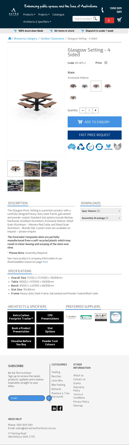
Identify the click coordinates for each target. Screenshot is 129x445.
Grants (77, 383)
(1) (95, 218)
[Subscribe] (49, 398)
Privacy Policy (81, 401)
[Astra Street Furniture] (13, 11)
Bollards (56, 389)
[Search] (94, 19)
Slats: (71, 72)
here (45, 262)
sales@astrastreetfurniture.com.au (36, 428)
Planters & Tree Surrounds (61, 395)
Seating (56, 372)
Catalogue (58, 14)
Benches (56, 376)
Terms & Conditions (79, 396)
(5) (91, 211)
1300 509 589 (116, 10)
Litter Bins (57, 380)
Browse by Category (25, 38)
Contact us (79, 379)
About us (78, 375)
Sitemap (78, 405)
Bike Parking (58, 385)
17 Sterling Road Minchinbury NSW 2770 (21, 435)
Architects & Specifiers (36, 21)
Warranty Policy (78, 389)
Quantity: (73, 110)
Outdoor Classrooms (52, 38)
